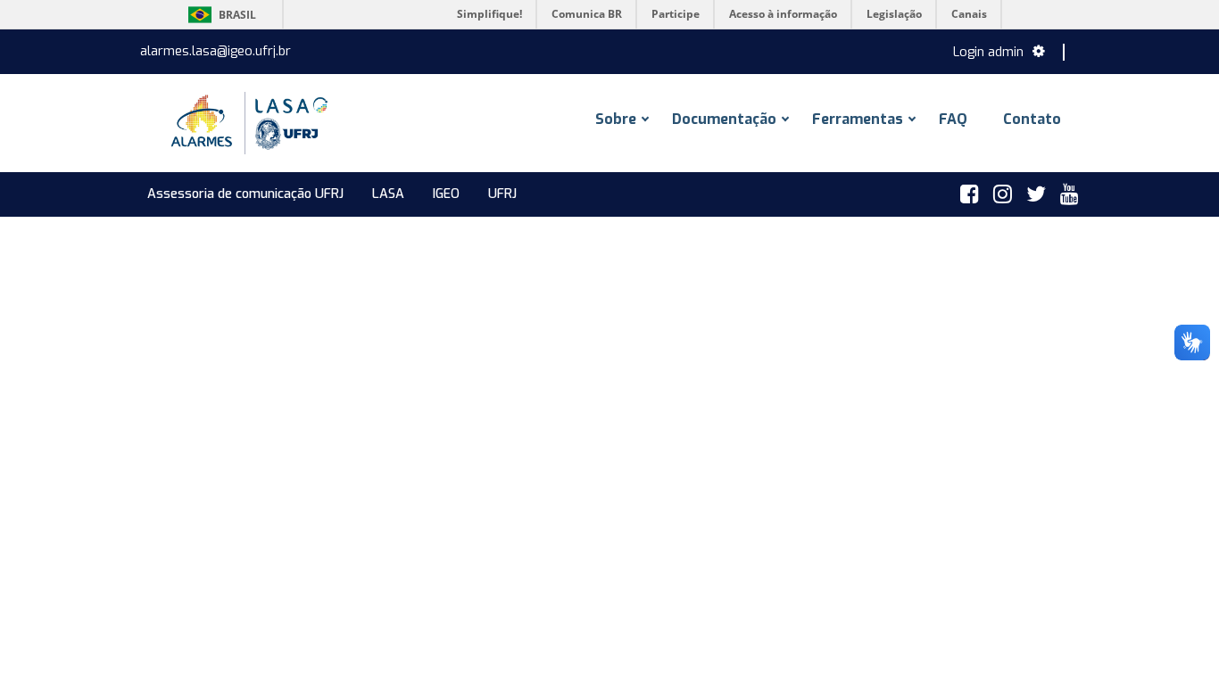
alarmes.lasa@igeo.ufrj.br (215, 51)
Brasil (219, 14)
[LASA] (247, 123)
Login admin (988, 52)
